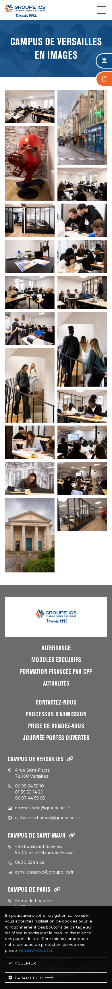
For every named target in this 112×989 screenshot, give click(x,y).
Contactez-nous (56, 702)
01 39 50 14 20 (29, 792)
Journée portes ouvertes (56, 738)
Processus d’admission (56, 714)
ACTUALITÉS (56, 683)
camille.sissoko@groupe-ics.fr (44, 872)
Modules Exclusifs (56, 660)
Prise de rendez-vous (56, 726)
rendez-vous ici (35, 950)
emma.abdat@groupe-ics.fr (42, 807)
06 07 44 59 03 (30, 798)
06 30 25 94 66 (29, 862)
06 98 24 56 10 (29, 786)
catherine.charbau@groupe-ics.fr (47, 817)
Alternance (56, 648)
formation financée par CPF (56, 671)
